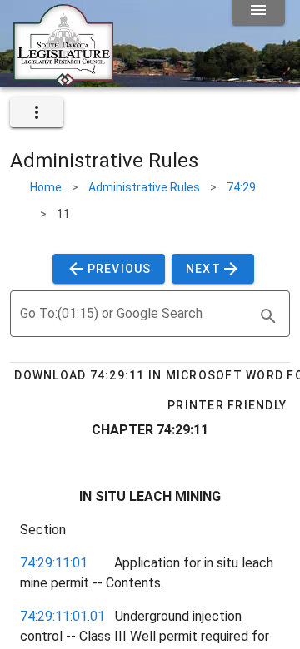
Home (46, 187)
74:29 (241, 187)
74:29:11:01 (54, 563)
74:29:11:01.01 (62, 616)
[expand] (36, 112)
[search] (268, 316)
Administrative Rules (144, 187)
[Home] (63, 80)
